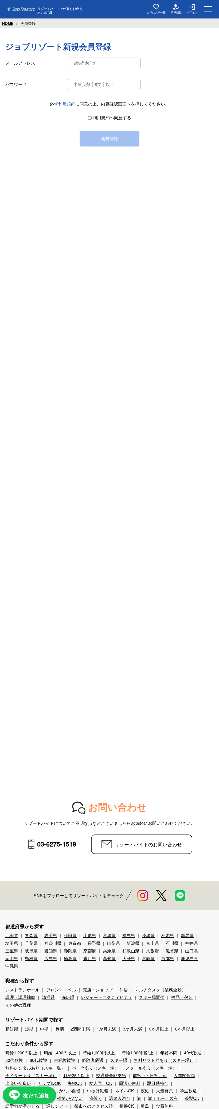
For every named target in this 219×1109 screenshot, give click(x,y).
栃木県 (167, 935)
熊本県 (167, 958)
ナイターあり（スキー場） (31, 1075)
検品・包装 (182, 997)
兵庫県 (109, 951)
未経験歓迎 (64, 1060)
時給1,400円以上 (60, 1053)
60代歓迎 (38, 1060)
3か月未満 (132, 1029)
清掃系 (48, 997)
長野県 (94, 943)
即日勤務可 (157, 1083)
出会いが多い (18, 1083)
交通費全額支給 (111, 1075)
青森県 (31, 935)
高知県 (109, 958)
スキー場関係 (152, 997)
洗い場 (67, 997)
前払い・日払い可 (150, 1075)
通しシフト (57, 1106)
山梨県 (113, 943)
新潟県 (133, 943)
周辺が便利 (129, 1083)
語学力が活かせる (22, 1106)
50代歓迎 (14, 1060)
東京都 (74, 943)
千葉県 (31, 943)
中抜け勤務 (97, 1091)
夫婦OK (75, 1083)
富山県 (152, 943)
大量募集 (164, 1091)
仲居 (123, 990)
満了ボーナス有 (163, 1098)
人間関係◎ (184, 1075)
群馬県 (187, 935)
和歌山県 (130, 951)
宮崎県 (148, 958)
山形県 (89, 935)
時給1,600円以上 (99, 1053)
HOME (7, 23)
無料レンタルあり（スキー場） (35, 1068)
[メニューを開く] (208, 9)
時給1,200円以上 (21, 1053)
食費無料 (164, 1106)
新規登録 (109, 138)
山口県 (191, 951)
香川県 (89, 958)
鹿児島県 (189, 958)
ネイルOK (124, 1091)
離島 (145, 1106)
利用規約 (66, 104)
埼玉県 (11, 943)
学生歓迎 (188, 1091)
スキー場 (118, 1060)
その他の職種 (18, 1005)
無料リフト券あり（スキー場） (164, 1060)
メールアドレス (20, 63)
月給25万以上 (76, 1075)
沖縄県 (11, 966)
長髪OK (126, 1106)
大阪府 (152, 951)
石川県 (172, 943)
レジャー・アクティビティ (106, 997)
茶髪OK (192, 1098)
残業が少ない (70, 1098)
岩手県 (50, 935)
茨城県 (148, 935)
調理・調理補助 (20, 997)
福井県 (191, 943)
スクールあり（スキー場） (151, 1068)
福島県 (128, 935)
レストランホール (22, 990)
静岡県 (70, 951)
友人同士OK (100, 1083)
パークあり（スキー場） (95, 1068)
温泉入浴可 (119, 1098)
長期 (59, 1029)
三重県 (11, 951)
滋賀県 (172, 951)
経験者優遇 (92, 1060)
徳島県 (70, 958)
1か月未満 (106, 1029)
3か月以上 (159, 1029)
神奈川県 (52, 943)
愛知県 (50, 951)
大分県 (128, 958)
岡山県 (11, 958)
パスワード (16, 84)
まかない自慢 (67, 1091)
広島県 (50, 958)
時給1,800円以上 (138, 1053)
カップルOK (49, 1083)
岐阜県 (31, 951)
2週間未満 (80, 1029)
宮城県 (109, 935)
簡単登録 (176, 12)
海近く (95, 1098)
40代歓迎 (193, 1053)
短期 (29, 1029)
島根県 (31, 958)
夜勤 (145, 1091)
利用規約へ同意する (112, 117)
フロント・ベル (61, 990)
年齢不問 (168, 1053)
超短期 (11, 1029)
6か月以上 (185, 1029)
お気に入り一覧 (156, 12)
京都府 (89, 951)
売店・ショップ (98, 990)
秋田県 (70, 935)
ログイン (192, 12)
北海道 (11, 935)
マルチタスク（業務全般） (160, 990)
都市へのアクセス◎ (93, 1106)
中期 (44, 1029)
